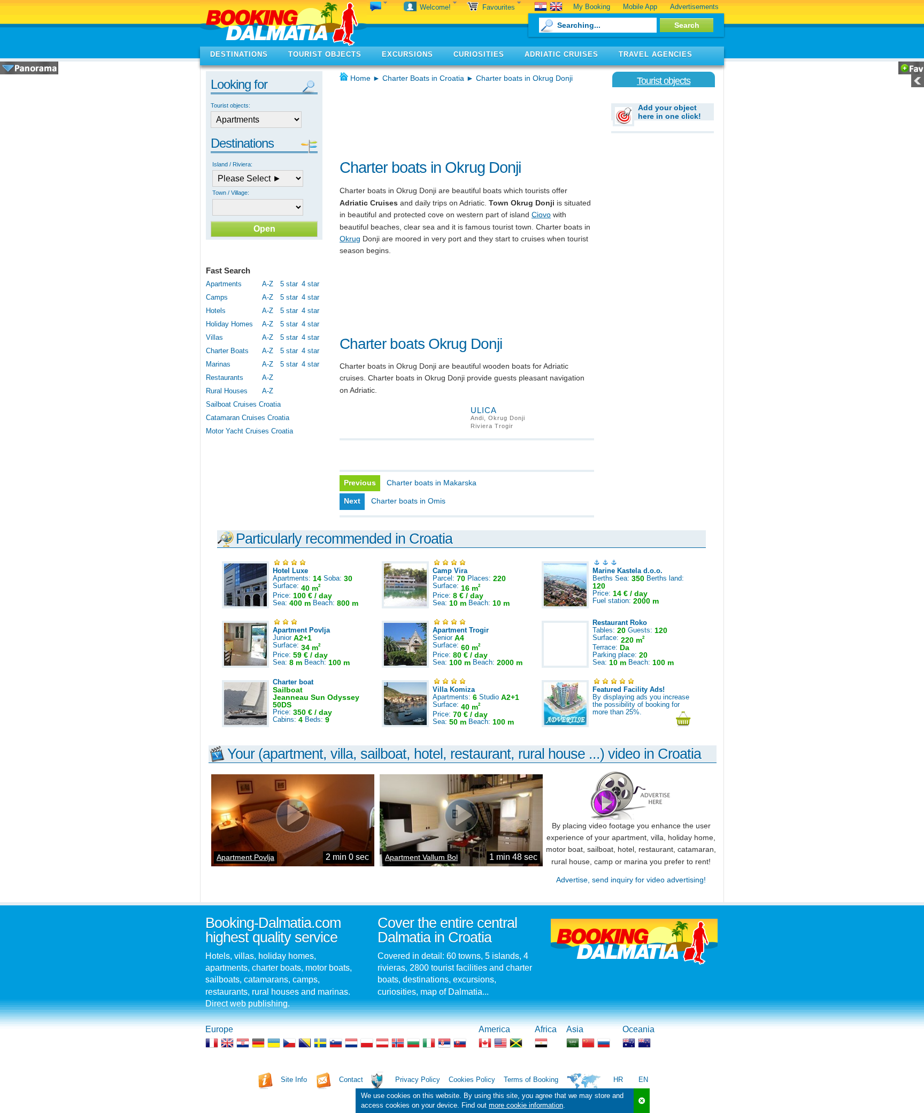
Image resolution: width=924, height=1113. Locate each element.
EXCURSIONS (407, 54)
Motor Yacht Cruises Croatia (249, 431)
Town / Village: (230, 192)
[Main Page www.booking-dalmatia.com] (283, 23)
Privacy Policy (417, 1080)
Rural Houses (227, 391)
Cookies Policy (472, 1080)
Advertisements (694, 7)
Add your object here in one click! (669, 111)
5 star (289, 284)
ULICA (484, 410)
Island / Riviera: (232, 164)
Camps (217, 297)
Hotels (216, 311)
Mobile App (640, 7)
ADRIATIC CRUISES (561, 54)
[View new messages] (378, 7)
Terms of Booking (531, 1080)
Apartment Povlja (245, 857)
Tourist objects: (230, 105)
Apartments (224, 284)
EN (643, 1080)
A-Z (267, 284)
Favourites (499, 7)
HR (618, 1080)
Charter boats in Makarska (431, 482)
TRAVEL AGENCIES (655, 54)
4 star (310, 284)
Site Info (294, 1080)
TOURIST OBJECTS (324, 54)
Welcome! (436, 7)
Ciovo (541, 214)
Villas (214, 337)
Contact (351, 1080)
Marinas (218, 364)
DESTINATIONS (239, 54)
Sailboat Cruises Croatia (243, 404)
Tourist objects (663, 80)
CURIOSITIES (478, 54)
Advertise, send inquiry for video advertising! (631, 879)
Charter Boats (227, 351)
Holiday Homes (229, 324)
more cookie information (526, 1105)
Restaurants (224, 377)
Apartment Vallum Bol (421, 857)
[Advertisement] (465, 118)
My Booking (591, 7)
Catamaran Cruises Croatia (247, 418)
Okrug (350, 238)
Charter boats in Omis (408, 501)
